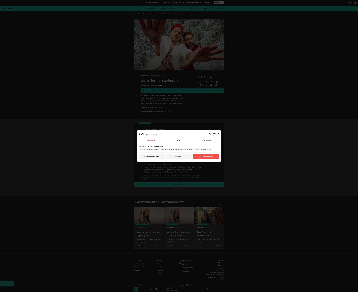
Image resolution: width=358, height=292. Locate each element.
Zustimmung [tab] (151, 140)
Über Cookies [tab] (206, 140)
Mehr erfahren (206, 149)
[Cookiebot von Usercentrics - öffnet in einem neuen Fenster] (211, 134)
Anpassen (178, 156)
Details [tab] (179, 140)
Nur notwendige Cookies (152, 156)
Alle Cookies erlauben (206, 156)
